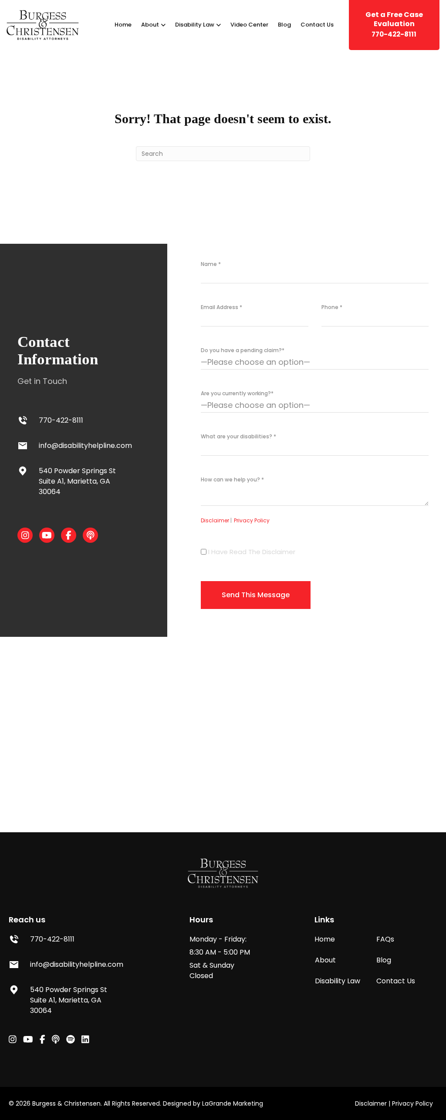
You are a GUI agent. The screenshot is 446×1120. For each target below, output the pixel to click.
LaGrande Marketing (232, 1103)
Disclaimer (216, 520)
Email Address (221, 307)
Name (211, 264)
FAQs (385, 939)
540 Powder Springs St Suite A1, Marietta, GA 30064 (77, 481)
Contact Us (317, 24)
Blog (284, 24)
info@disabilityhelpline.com (85, 446)
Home (123, 24)
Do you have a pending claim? (242, 350)
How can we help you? (232, 479)
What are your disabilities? (238, 436)
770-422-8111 (394, 24)
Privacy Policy (252, 520)
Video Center (249, 24)
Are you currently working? (237, 393)
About (150, 24)
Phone (331, 307)
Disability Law (194, 24)
